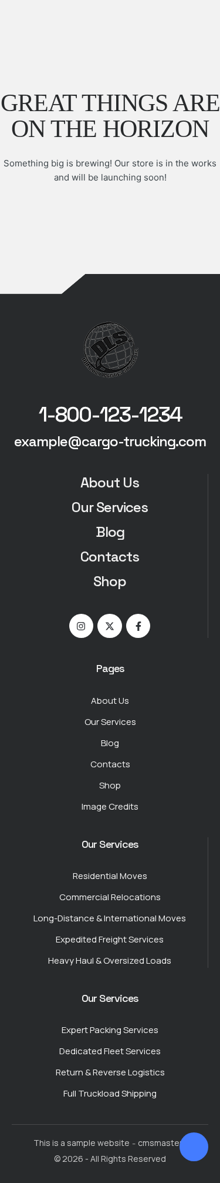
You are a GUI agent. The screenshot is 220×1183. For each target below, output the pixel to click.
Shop (109, 581)
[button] (110, 415)
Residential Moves (110, 876)
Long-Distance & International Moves (109, 918)
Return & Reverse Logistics (110, 1072)
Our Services (110, 507)
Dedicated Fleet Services (110, 1051)
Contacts (109, 556)
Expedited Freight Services (110, 939)
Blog (110, 532)
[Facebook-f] (138, 626)
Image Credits (110, 806)
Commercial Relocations (110, 897)
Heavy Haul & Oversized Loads (109, 960)
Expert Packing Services (110, 1030)
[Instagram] (81, 626)
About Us (109, 482)
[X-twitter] (109, 626)
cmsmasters (162, 1142)
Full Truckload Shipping (110, 1093)
